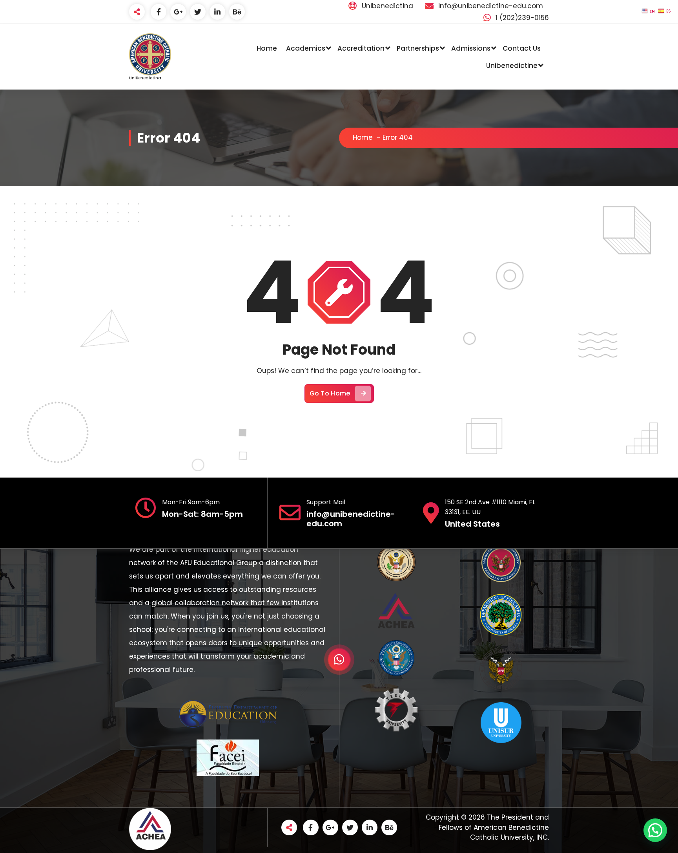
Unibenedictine (512, 65)
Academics (305, 48)
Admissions (470, 48)
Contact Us (522, 48)
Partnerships (418, 48)
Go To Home (330, 393)
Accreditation (361, 48)
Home (267, 48)
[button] (655, 830)
